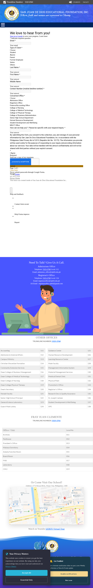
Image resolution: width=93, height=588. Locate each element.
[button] (3, 26)
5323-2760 (29, 2)
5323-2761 (56, 420)
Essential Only (27, 580)
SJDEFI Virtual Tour (55, 529)
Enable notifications (69, 574)
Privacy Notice (11, 566)
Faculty (86, 2)
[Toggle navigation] (3, 25)
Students (76, 2)
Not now (68, 580)
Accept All (26, 573)
